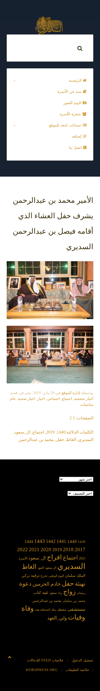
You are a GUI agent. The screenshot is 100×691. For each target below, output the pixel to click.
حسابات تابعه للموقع (66, 125)
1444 (29, 541)
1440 (61, 432)
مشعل (61, 609)
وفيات (76, 617)
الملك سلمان (75, 575)
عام (13, 399)
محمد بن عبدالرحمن (36, 439)
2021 (34, 549)
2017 (80, 549)
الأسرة (23, 558)
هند (37, 609)
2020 (46, 549)
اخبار (41, 399)
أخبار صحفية (83, 399)
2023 (82, 558)
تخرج (44, 576)
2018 (68, 549)
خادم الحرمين (47, 584)
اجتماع (67, 399)
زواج (69, 591)
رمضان (81, 592)
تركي (26, 576)
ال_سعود (22, 432)
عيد (45, 592)
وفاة (27, 608)
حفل (60, 439)
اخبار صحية (26, 399)
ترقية (35, 575)
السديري (85, 439)
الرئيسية (76, 80)
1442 (50, 541)
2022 (22, 549)
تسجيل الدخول (82, 660)
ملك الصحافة (48, 609)
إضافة (77, 136)
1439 (81, 542)
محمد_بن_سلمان (74, 601)
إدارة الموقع (71, 393)
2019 (50, 432)
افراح (54, 557)
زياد (60, 592)
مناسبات (86, 405)
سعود (53, 593)
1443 (39, 541)
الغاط (71, 439)
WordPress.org (42, 670)
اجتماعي (53, 399)
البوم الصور (73, 103)
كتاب (37, 593)
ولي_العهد (57, 618)
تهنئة (80, 584)
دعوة (25, 583)
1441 (61, 541)
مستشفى (76, 609)
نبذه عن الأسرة (70, 92)
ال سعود (50, 568)
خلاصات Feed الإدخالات (45, 660)
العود (41, 568)
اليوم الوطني (56, 575)
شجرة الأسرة (71, 114)
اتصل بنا (76, 148)
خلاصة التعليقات (77, 670)
